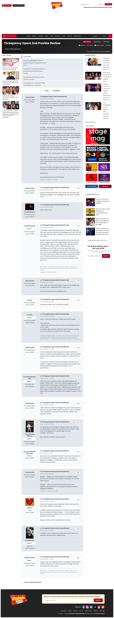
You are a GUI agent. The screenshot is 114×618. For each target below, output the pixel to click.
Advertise (64, 611)
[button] (110, 36)
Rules (108, 45)
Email (47, 91)
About (70, 611)
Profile (29, 228)
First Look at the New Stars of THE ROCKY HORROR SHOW (107, 77)
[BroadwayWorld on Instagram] (87, 607)
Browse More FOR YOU (97, 240)
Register (95, 36)
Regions (95, 611)
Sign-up (101, 4)
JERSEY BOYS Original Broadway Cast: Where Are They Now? (10, 93)
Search (91, 45)
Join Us (81, 611)
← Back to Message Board (12, 49)
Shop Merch (8, 5)
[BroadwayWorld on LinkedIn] (91, 607)
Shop (63, 36)
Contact (75, 611)
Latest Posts (97, 41)
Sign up (106, 256)
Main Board (87, 41)
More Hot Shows (91, 186)
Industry (40, 36)
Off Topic (106, 41)
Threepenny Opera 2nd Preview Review (53, 96)
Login (104, 36)
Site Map (102, 611)
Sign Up (98, 600)
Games (70, 36)
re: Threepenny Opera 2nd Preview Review (54, 187)
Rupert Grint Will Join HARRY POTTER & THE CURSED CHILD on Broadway (10, 78)
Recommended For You (92, 194)
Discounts (105, 186)
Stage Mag (77, 36)
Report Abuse (100, 45)
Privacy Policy (100, 613)
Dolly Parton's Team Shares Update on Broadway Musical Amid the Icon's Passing (34, 71)
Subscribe (56, 91)
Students (57, 36)
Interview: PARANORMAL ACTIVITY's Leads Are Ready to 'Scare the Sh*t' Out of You (34, 63)
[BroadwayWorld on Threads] (99, 607)
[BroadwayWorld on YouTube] (103, 607)
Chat (46, 36)
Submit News (88, 611)
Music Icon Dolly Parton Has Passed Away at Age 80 (10, 64)
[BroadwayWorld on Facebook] (83, 607)
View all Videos (90, 122)
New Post (83, 45)
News (28, 36)
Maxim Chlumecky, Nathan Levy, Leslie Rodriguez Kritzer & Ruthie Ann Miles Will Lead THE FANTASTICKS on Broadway (10, 110)
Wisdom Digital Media (77, 613)
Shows (34, 36)
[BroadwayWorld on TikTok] (95, 607)
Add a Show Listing (19, 5)
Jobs (51, 36)
